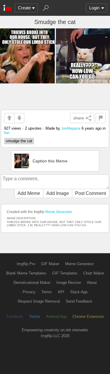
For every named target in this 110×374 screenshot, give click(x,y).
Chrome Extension (88, 316)
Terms (46, 292)
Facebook (14, 316)
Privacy (29, 292)
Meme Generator (58, 212)
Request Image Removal (39, 301)
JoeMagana (70, 128)
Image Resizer (68, 282)
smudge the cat (19, 141)
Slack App (78, 292)
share (78, 118)
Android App (56, 316)
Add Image (57, 193)
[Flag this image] (101, 118)
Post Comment (90, 193)
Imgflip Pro (26, 264)
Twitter (34, 316)
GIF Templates (64, 273)
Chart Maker (93, 273)
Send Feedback (79, 301)
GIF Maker (50, 264)
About (92, 282)
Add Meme (29, 193)
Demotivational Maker (31, 282)
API (61, 292)
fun (6, 133)
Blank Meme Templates (26, 273)
